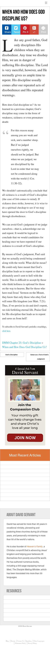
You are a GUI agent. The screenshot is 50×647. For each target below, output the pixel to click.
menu (46, 3)
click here (6, 330)
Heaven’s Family (35, 546)
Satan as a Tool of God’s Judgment (39, 356)
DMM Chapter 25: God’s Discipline (21, 342)
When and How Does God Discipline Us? (24, 347)
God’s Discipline (11, 354)
